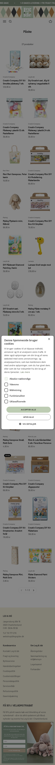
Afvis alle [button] (28, 417)
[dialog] (27, 382)
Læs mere (25, 372)
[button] (27, 424)
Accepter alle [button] (28, 409)
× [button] (49, 339)
